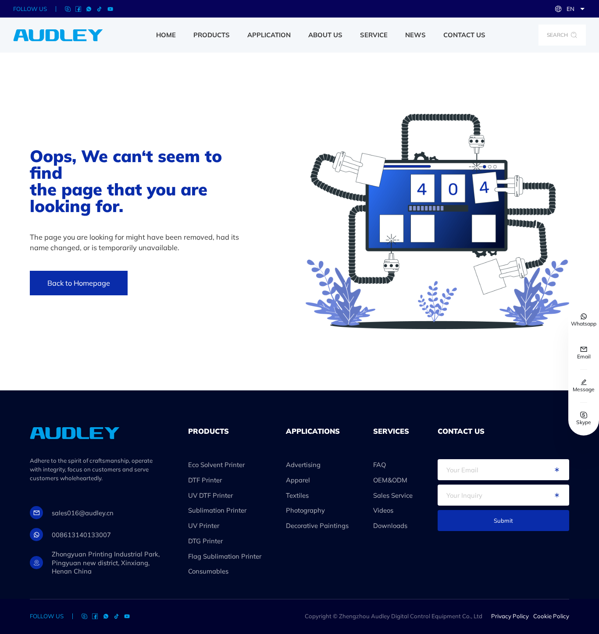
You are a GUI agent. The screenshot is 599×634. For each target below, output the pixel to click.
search (557, 35)
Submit (503, 520)
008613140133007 (81, 535)
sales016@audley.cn (83, 513)
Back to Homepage (78, 283)
